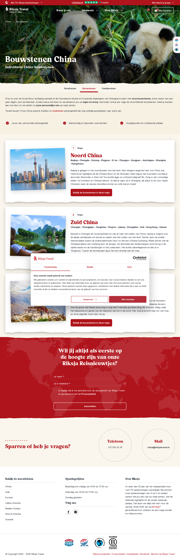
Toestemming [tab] (50, 267)
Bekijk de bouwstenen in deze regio (91, 192)
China (8, 21)
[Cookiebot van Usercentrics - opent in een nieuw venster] (134, 258)
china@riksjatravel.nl (158, 447)
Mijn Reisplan (164, 10)
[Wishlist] (147, 10)
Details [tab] (90, 267)
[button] (66, 10)
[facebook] (68, 512)
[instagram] (75, 512)
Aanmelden (90, 406)
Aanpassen (88, 299)
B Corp (156, 506)
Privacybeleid (89, 394)
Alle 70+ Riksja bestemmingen (25, 3)
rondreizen (58, 111)
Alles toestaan (127, 299)
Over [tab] (129, 267)
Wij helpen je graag (161, 3)
